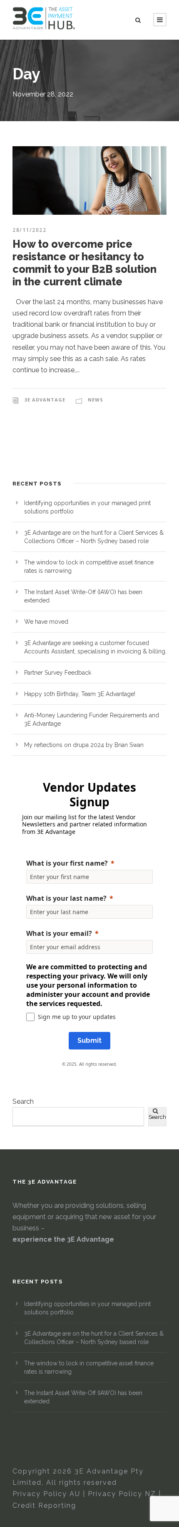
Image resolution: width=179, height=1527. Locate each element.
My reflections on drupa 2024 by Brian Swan (84, 745)
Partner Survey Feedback (57, 672)
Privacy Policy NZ (122, 1494)
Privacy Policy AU (46, 1494)
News (95, 399)
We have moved (46, 621)
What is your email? (59, 933)
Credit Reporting (44, 1505)
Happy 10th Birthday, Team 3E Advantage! (79, 694)
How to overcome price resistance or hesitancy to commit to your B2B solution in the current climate (84, 263)
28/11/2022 (29, 230)
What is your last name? (66, 898)
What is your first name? (67, 863)
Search (23, 1101)
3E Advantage (45, 399)
